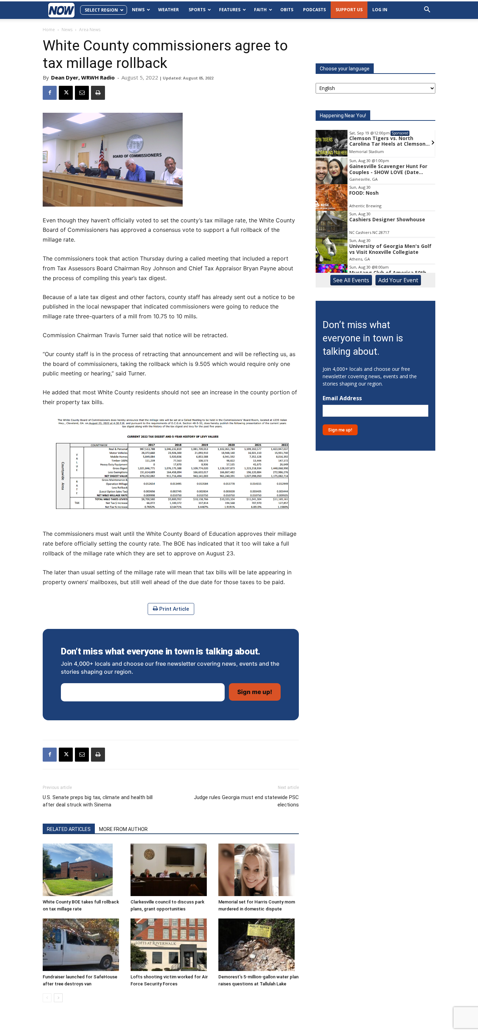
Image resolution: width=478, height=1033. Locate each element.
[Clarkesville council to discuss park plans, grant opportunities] (171, 870)
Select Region (101, 10)
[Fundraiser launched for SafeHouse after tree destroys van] (83, 944)
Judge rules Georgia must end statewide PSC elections (246, 801)
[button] (427, 10)
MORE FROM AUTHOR (123, 829)
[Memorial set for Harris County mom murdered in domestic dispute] (258, 870)
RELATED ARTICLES (69, 829)
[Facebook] (50, 93)
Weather (168, 10)
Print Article (173, 609)
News (138, 10)
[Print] (98, 93)
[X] (66, 93)
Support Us (349, 10)
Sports (197, 10)
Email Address (342, 398)
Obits (286, 10)
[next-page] (58, 997)
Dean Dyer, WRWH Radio (83, 77)
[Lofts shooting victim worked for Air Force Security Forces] (171, 944)
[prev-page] (47, 997)
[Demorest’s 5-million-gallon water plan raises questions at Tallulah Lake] (258, 944)
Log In (379, 10)
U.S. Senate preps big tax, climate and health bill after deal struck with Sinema (98, 801)
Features (229, 10)
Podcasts (314, 10)
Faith (260, 10)
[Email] (82, 93)
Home (49, 30)
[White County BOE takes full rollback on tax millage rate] (83, 870)
